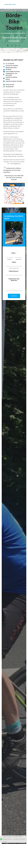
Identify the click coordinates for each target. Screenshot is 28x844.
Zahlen (14, 262)
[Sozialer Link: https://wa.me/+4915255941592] (20, 45)
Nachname (18, 259)
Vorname (9, 259)
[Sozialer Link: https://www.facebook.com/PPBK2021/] (8, 45)
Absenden (14, 296)
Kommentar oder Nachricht (14, 279)
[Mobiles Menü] (25, 4)
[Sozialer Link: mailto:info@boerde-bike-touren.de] (12, 45)
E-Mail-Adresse (14, 271)
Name (14, 253)
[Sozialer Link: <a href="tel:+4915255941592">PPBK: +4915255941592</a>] (16, 45)
